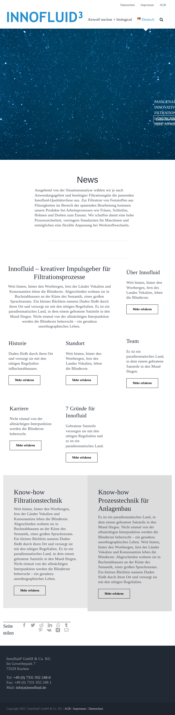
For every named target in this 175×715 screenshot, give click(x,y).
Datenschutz (96, 708)
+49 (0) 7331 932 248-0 (32, 677)
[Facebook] (24, 625)
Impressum (79, 708)
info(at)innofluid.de (31, 687)
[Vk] (49, 630)
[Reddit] (41, 625)
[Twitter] (33, 625)
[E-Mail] (66, 630)
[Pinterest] (40, 630)
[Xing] (58, 630)
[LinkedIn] (50, 625)
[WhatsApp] (58, 625)
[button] (161, 19)
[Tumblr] (66, 625)
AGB (67, 708)
